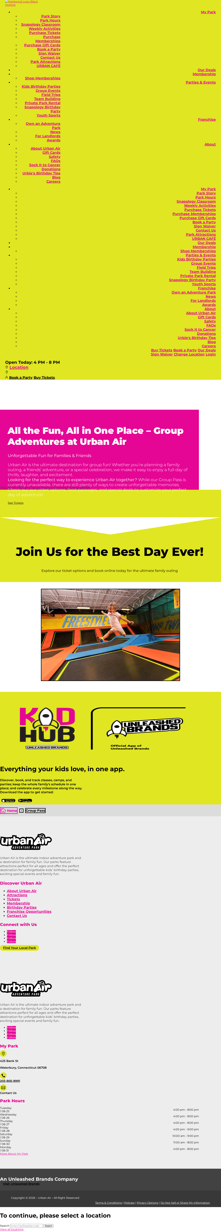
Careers (53, 181)
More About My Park (14, 1153)
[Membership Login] (6, 377)
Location (18, 367)
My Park (208, 12)
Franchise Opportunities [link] (29, 911)
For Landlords (47, 136)
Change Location (189, 354)
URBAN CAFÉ (48, 66)
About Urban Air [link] (22, 891)
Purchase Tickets (44, 33)
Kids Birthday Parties (41, 86)
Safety (54, 157)
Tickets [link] (13, 899)
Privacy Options (147, 1202)
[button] (6, 367)
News (55, 132)
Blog (56, 177)
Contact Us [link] (17, 916)
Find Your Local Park (19, 948)
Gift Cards (51, 152)
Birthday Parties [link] (22, 907)
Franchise (207, 119)
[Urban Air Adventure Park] (26, 849)
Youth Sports (48, 115)
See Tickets (15, 503)
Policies (129, 1202)
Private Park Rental (42, 103)
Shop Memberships (42, 78)
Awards (53, 140)
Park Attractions (45, 62)
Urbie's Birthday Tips (41, 173)
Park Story (50, 16)
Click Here (8, 800)
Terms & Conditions (108, 1202)
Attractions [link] (17, 895)
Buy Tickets (161, 350)
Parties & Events (201, 82)
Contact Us (50, 57)
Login (211, 354)
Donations (51, 169)
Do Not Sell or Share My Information (185, 1202)
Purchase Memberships (47, 39)
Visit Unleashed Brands (21, 1184)
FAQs (55, 161)
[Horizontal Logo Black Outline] (22, 5)
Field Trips (50, 95)
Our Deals (207, 70)
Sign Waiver (49, 53)
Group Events (48, 90)
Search (4, 1225)
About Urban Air (45, 148)
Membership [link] (18, 903)
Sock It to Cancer (44, 165)
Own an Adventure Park (194, 292)
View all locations (11, 1229)
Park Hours (50, 20)
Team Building (47, 99)
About (210, 144)
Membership (204, 74)
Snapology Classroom (40, 24)
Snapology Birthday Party (192, 280)
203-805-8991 (10, 1081)
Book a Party (48, 49)
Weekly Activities (44, 29)
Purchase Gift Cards (42, 45)
